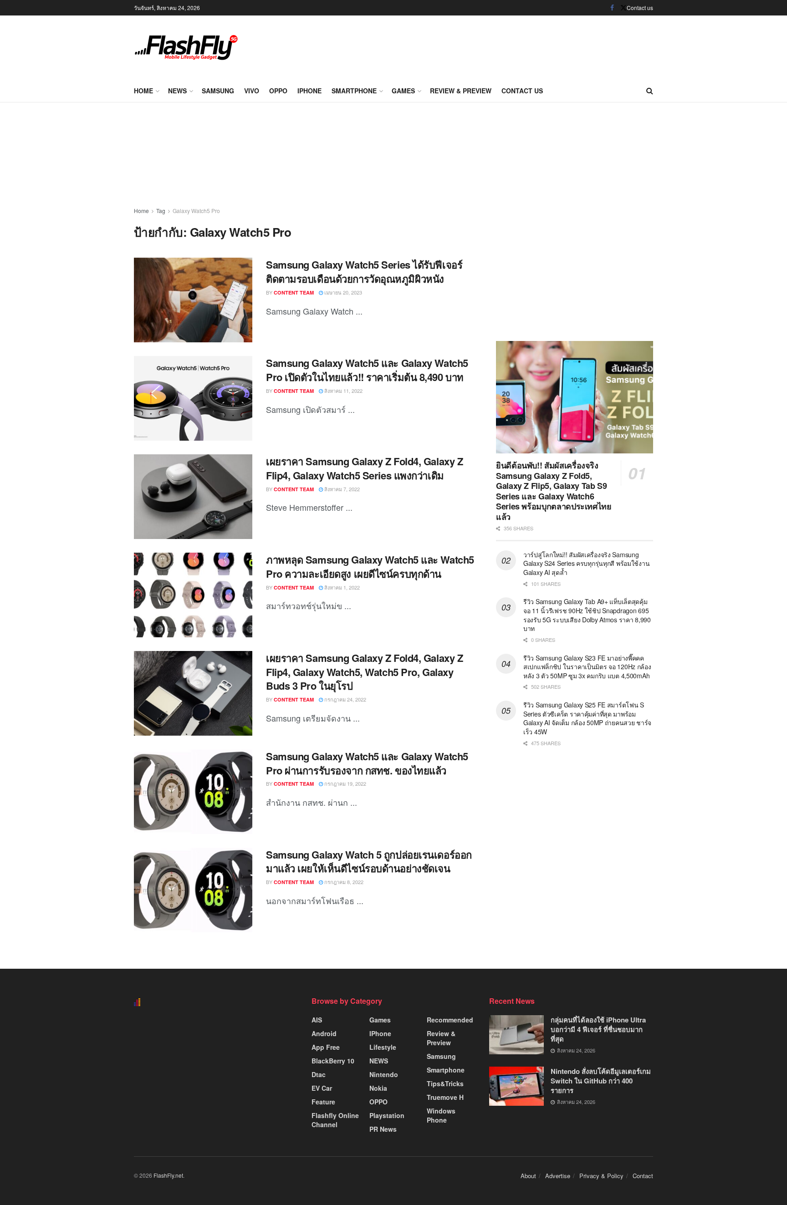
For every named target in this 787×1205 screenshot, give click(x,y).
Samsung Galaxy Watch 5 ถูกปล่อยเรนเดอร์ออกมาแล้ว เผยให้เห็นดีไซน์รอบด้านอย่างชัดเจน (369, 861)
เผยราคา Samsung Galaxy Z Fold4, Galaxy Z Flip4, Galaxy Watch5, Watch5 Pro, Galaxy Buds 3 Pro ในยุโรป (364, 672)
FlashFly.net (168, 1175)
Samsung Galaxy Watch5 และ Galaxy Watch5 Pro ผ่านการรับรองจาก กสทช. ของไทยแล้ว (367, 763)
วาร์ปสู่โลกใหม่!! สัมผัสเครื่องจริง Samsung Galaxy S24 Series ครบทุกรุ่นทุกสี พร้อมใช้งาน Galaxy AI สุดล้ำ (586, 563)
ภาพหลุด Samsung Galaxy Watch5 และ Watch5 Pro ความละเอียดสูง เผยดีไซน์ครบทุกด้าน (370, 566)
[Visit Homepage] (186, 47)
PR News (383, 1129)
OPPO (278, 90)
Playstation (386, 1115)
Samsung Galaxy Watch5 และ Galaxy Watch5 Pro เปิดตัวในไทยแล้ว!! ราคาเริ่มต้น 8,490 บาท (367, 370)
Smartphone (354, 90)
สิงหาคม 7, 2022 (341, 489)
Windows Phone (441, 1115)
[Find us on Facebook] (612, 7)
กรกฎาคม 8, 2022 (343, 881)
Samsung (218, 90)
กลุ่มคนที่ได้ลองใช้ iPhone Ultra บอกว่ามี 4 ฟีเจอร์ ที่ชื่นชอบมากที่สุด (598, 1029)
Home (143, 90)
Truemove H (445, 1097)
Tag (160, 210)
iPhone (309, 90)
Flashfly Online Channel (335, 1120)
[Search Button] (649, 90)
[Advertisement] (487, 45)
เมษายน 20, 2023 (342, 292)
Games (403, 90)
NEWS (177, 90)
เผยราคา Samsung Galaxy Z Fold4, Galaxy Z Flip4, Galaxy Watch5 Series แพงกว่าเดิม (364, 468)
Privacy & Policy (601, 1175)
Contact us (640, 7)
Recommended (450, 1019)
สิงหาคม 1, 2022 (341, 587)
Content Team (294, 292)
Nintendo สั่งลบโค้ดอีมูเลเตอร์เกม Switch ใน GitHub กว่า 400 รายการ (601, 1080)
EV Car (322, 1088)
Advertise (557, 1175)
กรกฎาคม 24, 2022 (344, 699)
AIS (317, 1019)
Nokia (378, 1088)
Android (324, 1033)
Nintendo (383, 1074)
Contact (643, 1175)
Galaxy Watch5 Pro (196, 210)
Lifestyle (382, 1047)
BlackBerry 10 (333, 1060)
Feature (323, 1101)
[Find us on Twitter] (623, 7)
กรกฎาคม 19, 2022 (344, 783)
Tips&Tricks (445, 1083)
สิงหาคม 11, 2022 (343, 390)
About (528, 1175)
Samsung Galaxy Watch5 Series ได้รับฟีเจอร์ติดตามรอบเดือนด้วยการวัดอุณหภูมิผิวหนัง (364, 271)
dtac (319, 1074)
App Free (326, 1047)
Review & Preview (460, 90)
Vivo (251, 90)
